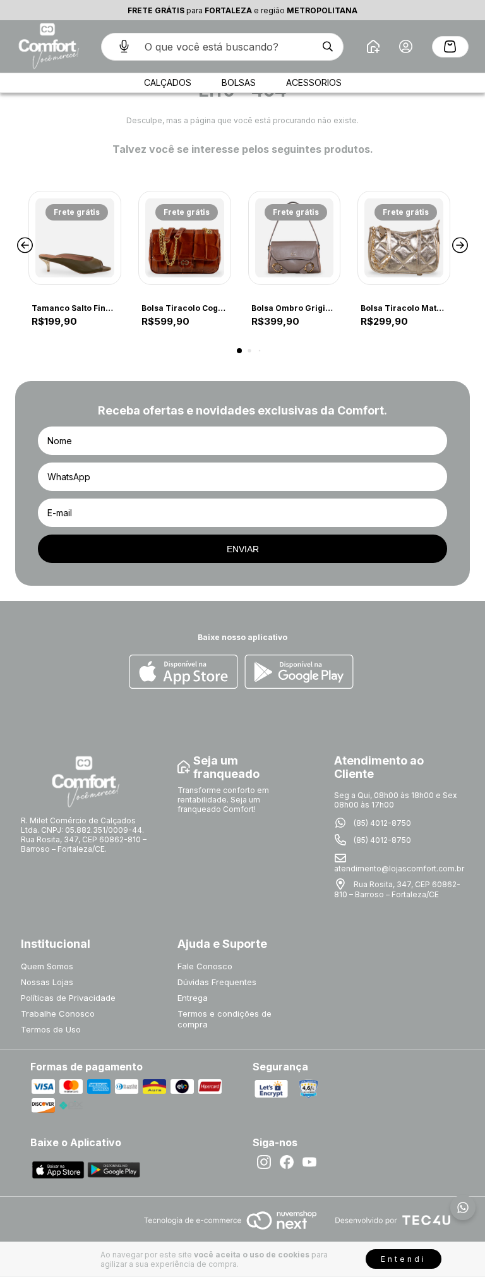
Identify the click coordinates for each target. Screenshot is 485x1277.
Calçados (167, 82)
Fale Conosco (204, 966)
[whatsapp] (463, 1207)
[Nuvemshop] (230, 1230)
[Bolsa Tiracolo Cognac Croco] (185, 237)
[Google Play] (299, 673)
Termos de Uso (51, 1029)
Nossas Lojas (47, 982)
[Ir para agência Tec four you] (392, 1221)
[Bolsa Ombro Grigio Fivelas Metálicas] (294, 237)
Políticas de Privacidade (68, 998)
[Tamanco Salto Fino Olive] (75, 237)
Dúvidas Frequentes (216, 982)
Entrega (192, 998)
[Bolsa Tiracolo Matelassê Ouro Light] (404, 237)
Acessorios (314, 82)
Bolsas (239, 82)
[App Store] (183, 673)
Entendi (403, 1259)
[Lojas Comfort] (47, 46)
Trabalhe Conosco (58, 1013)
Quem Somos (47, 966)
